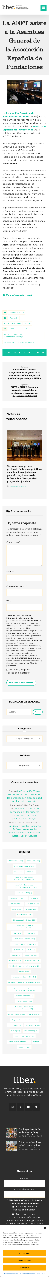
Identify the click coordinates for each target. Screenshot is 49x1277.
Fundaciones (9, 342)
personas (24, 971)
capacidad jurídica (18, 898)
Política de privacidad (27, 1274)
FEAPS (16, 933)
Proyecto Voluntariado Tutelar (24, 1020)
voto (36, 1042)
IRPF (31, 950)
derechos (31, 909)
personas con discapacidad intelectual (24, 982)
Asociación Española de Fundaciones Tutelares (24, 878)
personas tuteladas (24, 996)
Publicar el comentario (21, 682)
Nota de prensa (15, 486)
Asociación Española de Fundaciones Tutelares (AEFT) (15, 335)
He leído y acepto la (18, 671)
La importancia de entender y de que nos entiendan (30, 1132)
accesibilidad (33, 861)
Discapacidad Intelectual (24, 920)
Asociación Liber (24, 893)
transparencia (33, 1025)
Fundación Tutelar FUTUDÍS (24, 944)
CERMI (34, 898)
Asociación (14, 318)
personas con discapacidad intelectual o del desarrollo (24, 989)
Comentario (13, 542)
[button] (45, 1228)
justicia (15, 955)
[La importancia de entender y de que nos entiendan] (11, 1133)
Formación (30, 933)
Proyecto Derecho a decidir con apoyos (24, 1014)
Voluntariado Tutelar (24, 1036)
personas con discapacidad (24, 977)
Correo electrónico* (24, 1189)
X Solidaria (24, 1047)
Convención (16, 904)
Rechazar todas (24, 1260)
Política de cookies (11, 1274)
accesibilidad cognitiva (24, 866)
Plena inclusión (24, 1001)
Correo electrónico (16, 586)
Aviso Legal (40, 1274)
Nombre (11, 571)
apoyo (30, 872)
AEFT (12, 329)
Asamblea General (24, 329)
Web (8, 601)
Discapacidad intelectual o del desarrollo (24, 926)
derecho (16, 909)
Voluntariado (30, 1031)
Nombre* (24, 1178)
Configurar (24, 1267)
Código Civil (33, 904)
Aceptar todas (24, 1253)
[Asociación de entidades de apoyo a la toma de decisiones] (15, 7)
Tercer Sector (15, 1025)
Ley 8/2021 (15, 960)
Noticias (28, 323)
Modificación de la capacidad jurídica (24, 966)
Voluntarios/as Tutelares (18, 1042)
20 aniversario (16, 861)
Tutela (15, 1031)
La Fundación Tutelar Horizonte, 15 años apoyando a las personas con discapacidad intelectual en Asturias (24, 829)
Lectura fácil (31, 955)
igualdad (19, 950)
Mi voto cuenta (32, 960)
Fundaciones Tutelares (12, 323)
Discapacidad (24, 914)
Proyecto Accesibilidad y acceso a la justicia (24, 1008)
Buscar (37, 712)
